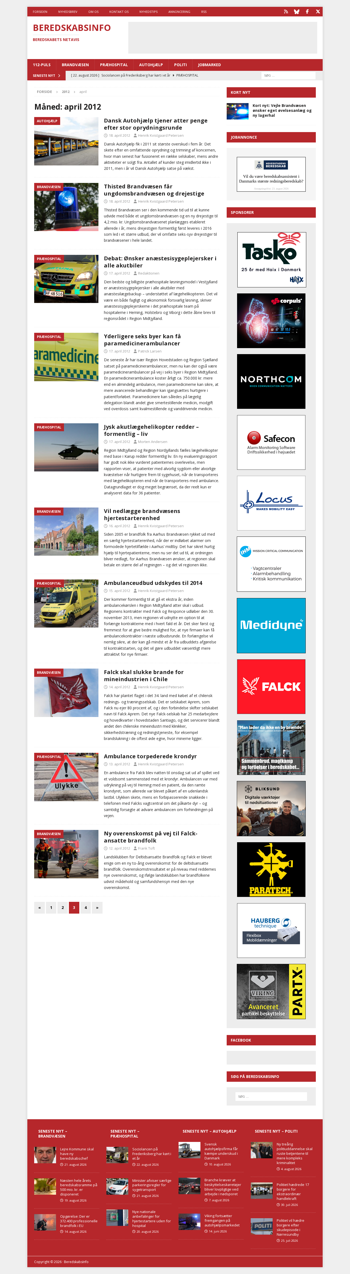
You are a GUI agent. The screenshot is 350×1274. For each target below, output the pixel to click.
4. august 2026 (291, 1169)
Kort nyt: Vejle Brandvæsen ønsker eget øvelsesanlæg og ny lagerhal (282, 110)
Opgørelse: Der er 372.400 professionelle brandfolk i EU (79, 1221)
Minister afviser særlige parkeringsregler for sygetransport (151, 1185)
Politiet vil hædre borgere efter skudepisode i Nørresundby (290, 1227)
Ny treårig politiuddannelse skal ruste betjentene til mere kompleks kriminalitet (295, 1153)
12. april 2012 (119, 848)
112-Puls (42, 64)
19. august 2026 (75, 1200)
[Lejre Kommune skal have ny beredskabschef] (45, 1155)
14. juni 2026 (218, 1231)
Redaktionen (148, 273)
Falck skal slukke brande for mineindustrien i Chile (144, 675)
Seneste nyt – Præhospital (124, 1134)
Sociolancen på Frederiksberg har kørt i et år (151, 1154)
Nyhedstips (148, 12)
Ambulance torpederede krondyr (150, 756)
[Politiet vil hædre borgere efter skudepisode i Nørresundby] (262, 1226)
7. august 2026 (219, 1200)
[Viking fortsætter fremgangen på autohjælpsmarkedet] (189, 1222)
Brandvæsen (75, 64)
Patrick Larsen (150, 351)
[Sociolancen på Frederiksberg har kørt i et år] (117, 1155)
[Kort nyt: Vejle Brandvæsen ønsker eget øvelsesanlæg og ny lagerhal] (238, 111)
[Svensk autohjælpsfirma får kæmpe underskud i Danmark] (189, 1150)
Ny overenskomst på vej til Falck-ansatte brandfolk (150, 837)
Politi (180, 64)
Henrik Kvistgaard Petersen (161, 135)
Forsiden (40, 12)
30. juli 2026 (289, 1205)
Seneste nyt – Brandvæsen (52, 1134)
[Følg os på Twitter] (318, 11)
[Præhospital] (66, 279)
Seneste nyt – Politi (276, 1131)
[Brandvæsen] (66, 207)
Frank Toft (146, 848)
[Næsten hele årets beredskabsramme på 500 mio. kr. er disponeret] (45, 1186)
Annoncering (179, 12)
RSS (203, 12)
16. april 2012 (119, 525)
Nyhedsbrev (67, 12)
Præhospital (114, 64)
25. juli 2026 (289, 1240)
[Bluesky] (296, 11)
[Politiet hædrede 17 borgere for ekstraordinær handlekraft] (262, 1190)
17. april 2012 (119, 273)
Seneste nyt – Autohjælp (210, 1131)
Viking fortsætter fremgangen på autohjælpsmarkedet (222, 1220)
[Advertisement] (222, 37)
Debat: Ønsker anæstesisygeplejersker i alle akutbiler (160, 262)
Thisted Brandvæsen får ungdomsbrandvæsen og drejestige (154, 190)
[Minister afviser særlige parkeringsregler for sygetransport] (117, 1186)
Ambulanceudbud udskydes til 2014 (153, 583)
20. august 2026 (148, 1231)
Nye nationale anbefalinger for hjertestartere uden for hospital (151, 1218)
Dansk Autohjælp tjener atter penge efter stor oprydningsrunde (156, 124)
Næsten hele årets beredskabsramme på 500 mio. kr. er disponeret (78, 1187)
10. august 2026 (220, 1164)
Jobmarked (209, 64)
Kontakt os (119, 12)
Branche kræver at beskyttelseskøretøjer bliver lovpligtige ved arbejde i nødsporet (223, 1186)
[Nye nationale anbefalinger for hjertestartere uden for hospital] (117, 1217)
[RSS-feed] (286, 11)
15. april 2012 (119, 590)
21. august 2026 (75, 1164)
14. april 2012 (119, 686)
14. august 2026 (75, 1231)
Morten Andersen (152, 441)
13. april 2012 (119, 764)
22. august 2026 (148, 1164)
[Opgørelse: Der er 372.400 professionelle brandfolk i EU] (45, 1222)
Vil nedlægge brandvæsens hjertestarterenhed (142, 514)
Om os (93, 12)
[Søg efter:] (288, 75)
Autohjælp (151, 64)
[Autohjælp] (66, 141)
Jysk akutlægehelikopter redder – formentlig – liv (151, 430)
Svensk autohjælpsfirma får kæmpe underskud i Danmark (221, 1151)
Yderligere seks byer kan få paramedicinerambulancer (142, 340)
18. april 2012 (119, 135)
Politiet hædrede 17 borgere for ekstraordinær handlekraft (293, 1191)
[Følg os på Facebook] (307, 11)
